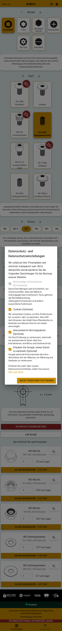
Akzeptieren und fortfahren (36, 380)
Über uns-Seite (15, 372)
